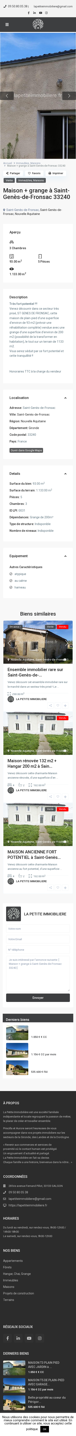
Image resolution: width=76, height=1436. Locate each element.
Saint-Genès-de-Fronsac (33, 414)
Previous (7, 96)
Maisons (35, 163)
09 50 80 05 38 (18, 1192)
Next (69, 96)
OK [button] (44, 1429)
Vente (9, 180)
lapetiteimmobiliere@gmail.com (30, 1198)
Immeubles (22, 163)
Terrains (8, 1300)
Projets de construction (18, 1293)
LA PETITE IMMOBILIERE (31, 699)
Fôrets (7, 1267)
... (58, 686)
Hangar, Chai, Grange (17, 1273)
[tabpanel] (38, 96)
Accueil (7, 163)
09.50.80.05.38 (17, 6)
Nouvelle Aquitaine (27, 214)
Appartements (13, 1260)
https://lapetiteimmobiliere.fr (28, 1205)
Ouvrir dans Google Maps (26, 450)
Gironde (34, 428)
